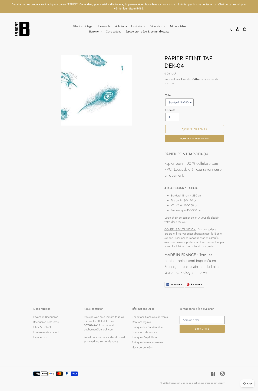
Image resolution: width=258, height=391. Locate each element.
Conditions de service (144, 332)
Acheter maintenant (195, 138)
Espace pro (40, 337)
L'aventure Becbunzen (45, 317)
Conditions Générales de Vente (150, 317)
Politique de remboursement (148, 342)
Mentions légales (141, 322)
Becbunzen (174, 383)
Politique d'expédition (144, 337)
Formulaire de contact (46, 332)
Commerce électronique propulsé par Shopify (203, 383)
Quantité (170, 110)
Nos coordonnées (142, 347)
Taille (168, 95)
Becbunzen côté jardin (46, 322)
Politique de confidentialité (147, 327)
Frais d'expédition (190, 79)
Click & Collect (42, 327)
